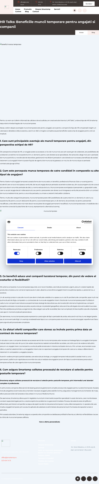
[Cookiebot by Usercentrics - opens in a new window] (83, 222)
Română (89, 4)
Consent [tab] (20, 227)
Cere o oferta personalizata (49, 422)
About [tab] (78, 227)
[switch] (38, 253)
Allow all (78, 261)
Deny (21, 261)
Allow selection (49, 261)
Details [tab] (49, 227)
